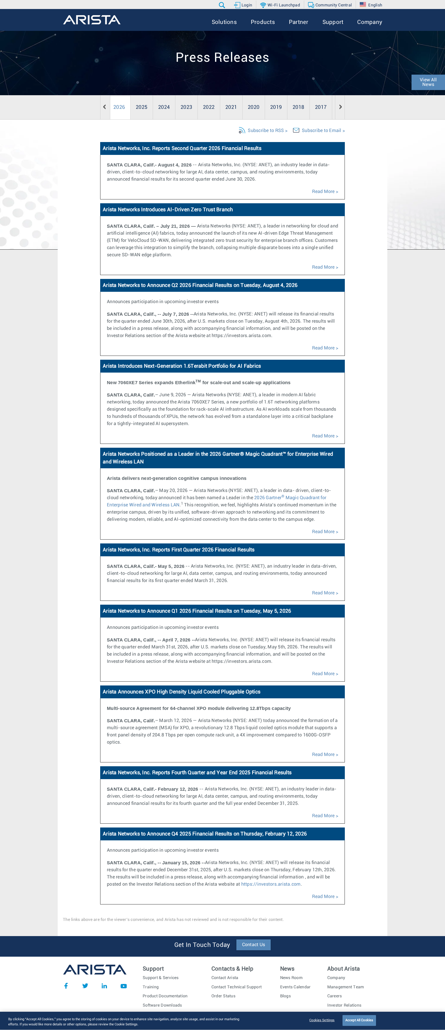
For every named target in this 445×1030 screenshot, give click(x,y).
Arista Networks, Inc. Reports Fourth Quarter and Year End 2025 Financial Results (197, 772)
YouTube (124, 986)
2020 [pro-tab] (253, 107)
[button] (222, 5)
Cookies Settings (322, 1020)
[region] (222, 1021)
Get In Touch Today (202, 945)
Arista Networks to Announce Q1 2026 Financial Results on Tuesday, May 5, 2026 (197, 611)
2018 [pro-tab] (298, 107)
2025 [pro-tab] (141, 107)
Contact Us (253, 945)
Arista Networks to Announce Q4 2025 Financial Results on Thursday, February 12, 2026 (205, 834)
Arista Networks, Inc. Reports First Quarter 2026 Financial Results (179, 549)
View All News (428, 82)
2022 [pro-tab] (209, 107)
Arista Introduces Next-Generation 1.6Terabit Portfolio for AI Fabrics (182, 366)
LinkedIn (104, 986)
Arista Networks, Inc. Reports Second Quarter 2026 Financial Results (182, 148)
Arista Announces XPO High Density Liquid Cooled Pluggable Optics (181, 691)
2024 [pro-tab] (164, 107)
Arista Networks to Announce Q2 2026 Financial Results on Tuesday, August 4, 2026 (200, 285)
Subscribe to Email (321, 130)
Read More (323, 191)
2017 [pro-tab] (321, 107)
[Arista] (92, 20)
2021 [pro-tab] (231, 107)
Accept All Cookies (359, 1020)
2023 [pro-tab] (186, 107)
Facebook (66, 986)
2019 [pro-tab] (276, 107)
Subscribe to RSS (266, 130)
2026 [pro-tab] (119, 107)
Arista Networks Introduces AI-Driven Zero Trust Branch (168, 209)
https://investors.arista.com (271, 884)
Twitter (85, 986)
